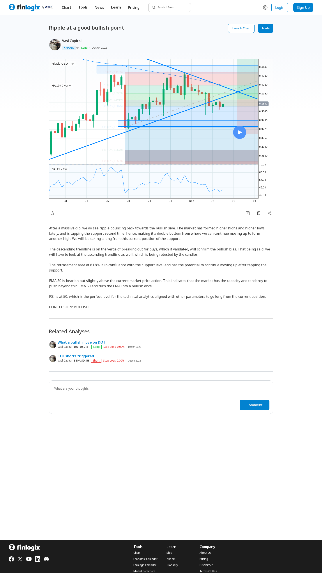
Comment (254, 405)
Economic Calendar (145, 559)
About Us (205, 553)
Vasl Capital (71, 40)
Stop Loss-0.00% (114, 347)
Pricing (134, 7)
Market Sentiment (144, 571)
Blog (169, 553)
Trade (266, 28)
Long (84, 48)
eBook (170, 559)
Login (279, 7)
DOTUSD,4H (82, 347)
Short (96, 360)
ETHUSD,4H (81, 360)
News (99, 7)
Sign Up (303, 7)
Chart (66, 7)
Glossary (172, 565)
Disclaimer (206, 565)
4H (78, 48)
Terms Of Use (208, 571)
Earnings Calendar (144, 565)
